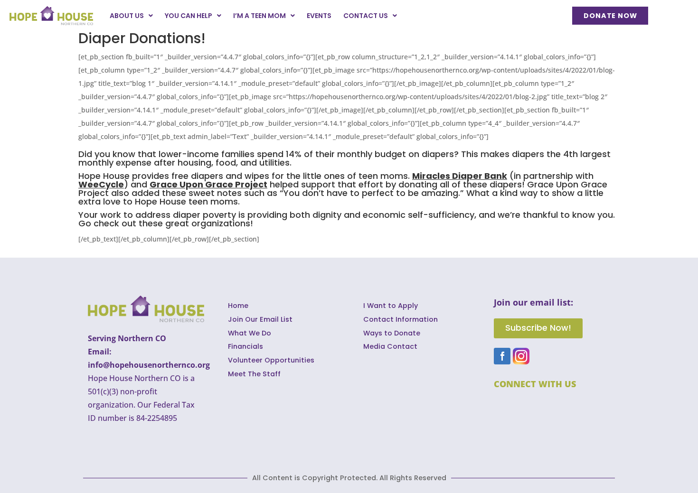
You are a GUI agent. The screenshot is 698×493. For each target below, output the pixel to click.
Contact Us (365, 15)
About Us (127, 15)
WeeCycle (101, 184)
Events (319, 15)
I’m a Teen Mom (259, 15)
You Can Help (188, 15)
